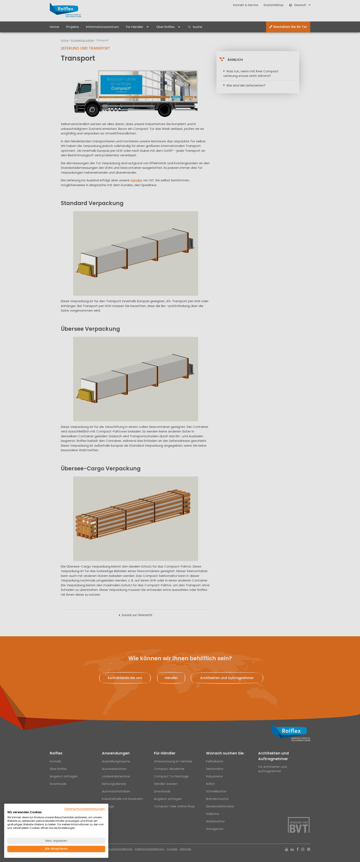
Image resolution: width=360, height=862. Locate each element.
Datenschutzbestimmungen (85, 809)
